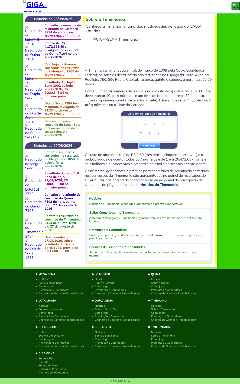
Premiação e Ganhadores (54, 290)
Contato (43, 362)
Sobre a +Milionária (163, 335)
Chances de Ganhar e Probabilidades (61, 293)
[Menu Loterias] (235, 6)
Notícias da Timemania (159, 184)
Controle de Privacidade (53, 372)
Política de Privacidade (53, 369)
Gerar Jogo (149, 145)
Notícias (43, 279)
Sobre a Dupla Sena (107, 309)
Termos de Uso (48, 365)
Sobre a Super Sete (106, 335)
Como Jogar (46, 286)
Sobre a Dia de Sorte (51, 335)
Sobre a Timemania (163, 309)
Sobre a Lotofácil (105, 282)
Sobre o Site (46, 358)
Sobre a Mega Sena (50, 282)
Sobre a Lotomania (50, 309)
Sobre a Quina (160, 282)
